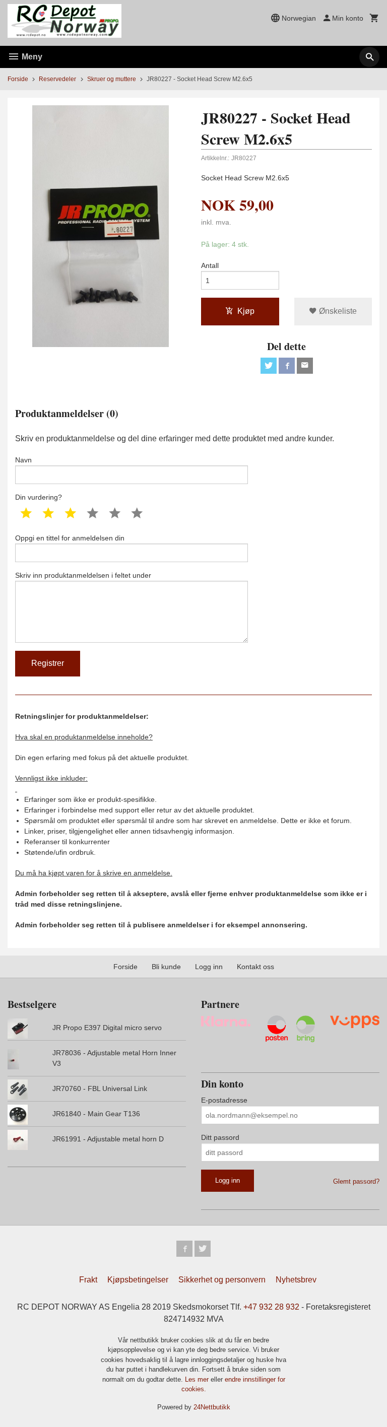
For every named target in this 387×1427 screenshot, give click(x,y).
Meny (31, 56)
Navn (23, 460)
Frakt (88, 1279)
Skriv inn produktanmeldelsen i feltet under (83, 575)
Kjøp (245, 311)
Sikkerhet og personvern (222, 1279)
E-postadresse (224, 1100)
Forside (18, 79)
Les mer (198, 1379)
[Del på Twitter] (269, 366)
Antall (210, 265)
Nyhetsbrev (296, 1279)
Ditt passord (220, 1137)
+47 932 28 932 (271, 1307)
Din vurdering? (38, 497)
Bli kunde (166, 967)
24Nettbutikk (212, 1407)
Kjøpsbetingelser (137, 1279)
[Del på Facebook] (287, 366)
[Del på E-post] (305, 366)
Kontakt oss (255, 967)
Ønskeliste (337, 311)
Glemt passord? (356, 1181)
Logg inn (209, 967)
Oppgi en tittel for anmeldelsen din (69, 538)
